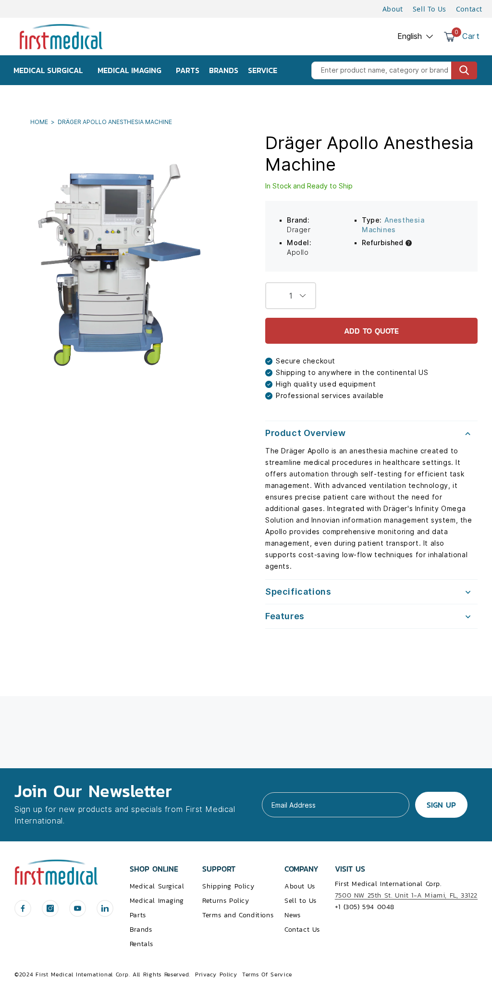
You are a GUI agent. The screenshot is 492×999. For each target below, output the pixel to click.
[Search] (464, 70)
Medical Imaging (157, 901)
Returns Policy (225, 901)
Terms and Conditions (237, 915)
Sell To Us (429, 8)
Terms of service (267, 974)
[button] (371, 433)
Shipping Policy (228, 886)
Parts (138, 915)
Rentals (141, 944)
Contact (469, 8)
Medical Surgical (157, 886)
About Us (299, 886)
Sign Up (441, 805)
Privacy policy (216, 974)
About (392, 8)
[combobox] (394, 70)
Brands (141, 929)
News (292, 915)
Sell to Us (300, 901)
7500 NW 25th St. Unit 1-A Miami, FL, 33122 (406, 895)
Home (40, 121)
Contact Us (302, 929)
